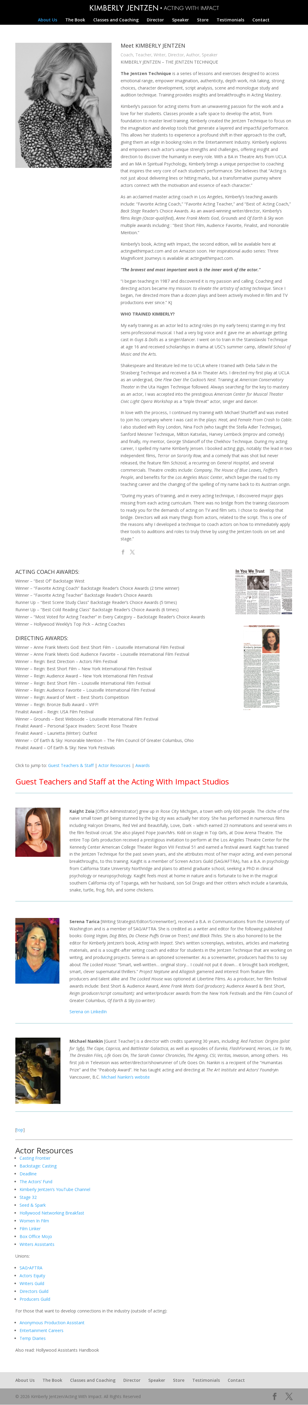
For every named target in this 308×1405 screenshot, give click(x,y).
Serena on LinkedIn (88, 1011)
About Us (47, 20)
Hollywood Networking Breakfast (52, 1213)
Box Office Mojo (36, 1236)
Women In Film (34, 1221)
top (20, 1130)
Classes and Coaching (116, 20)
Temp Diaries (33, 1338)
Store (202, 20)
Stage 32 (28, 1197)
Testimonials (230, 20)
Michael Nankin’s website (125, 1077)
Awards (142, 765)
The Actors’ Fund (36, 1181)
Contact (261, 20)
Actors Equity (32, 1275)
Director (155, 20)
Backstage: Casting (38, 1166)
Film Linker (30, 1228)
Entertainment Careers (41, 1330)
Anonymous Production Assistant (52, 1322)
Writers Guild (32, 1283)
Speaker (180, 20)
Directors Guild (34, 1291)
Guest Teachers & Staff (71, 765)
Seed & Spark (33, 1205)
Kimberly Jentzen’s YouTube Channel (55, 1189)
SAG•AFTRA (31, 1268)
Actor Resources (114, 765)
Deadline (28, 1174)
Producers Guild (35, 1299)
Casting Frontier (35, 1158)
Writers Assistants (37, 1244)
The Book (75, 20)
